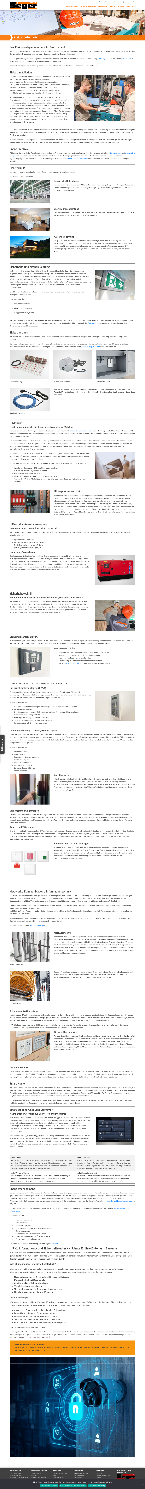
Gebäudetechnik (71, 6)
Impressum (92, 2)
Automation (102, 6)
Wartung (101, 59)
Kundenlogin (102, 2)
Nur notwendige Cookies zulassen (73, 1486)
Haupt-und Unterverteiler (77, 158)
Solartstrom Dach (36, 1473)
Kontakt (112, 2)
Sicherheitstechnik (16, 1475)
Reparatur (127, 59)
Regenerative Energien (87, 6)
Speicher (34, 1475)
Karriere (129, 6)
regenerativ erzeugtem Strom (80, 431)
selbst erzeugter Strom (91, 347)
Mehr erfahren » (2, 743)
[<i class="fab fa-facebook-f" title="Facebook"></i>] (119, 2)
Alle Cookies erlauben (49, 1486)
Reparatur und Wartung (38, 1477)
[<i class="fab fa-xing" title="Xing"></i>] (133, 2)
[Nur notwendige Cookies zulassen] (142, 1484)
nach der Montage (37, 926)
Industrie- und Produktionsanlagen (119, 1201)
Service (111, 6)
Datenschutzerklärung (103, 1475)
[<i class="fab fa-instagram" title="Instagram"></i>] (123, 2)
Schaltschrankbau (58, 1477)
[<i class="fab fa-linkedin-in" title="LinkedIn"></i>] (128, 2)
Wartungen (92, 323)
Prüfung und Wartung (74, 663)
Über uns (120, 6)
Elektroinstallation (15, 1473)
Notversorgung (115, 153)
